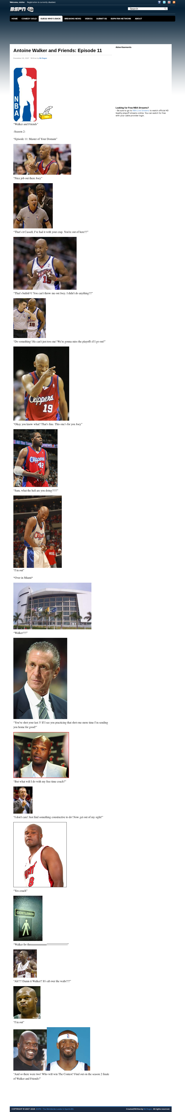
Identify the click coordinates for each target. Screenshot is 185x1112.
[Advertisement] (93, 31)
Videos (88, 18)
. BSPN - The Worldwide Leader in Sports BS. (54, 1109)
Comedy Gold (29, 18)
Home (15, 18)
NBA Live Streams (141, 110)
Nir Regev (43, 58)
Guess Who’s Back (50, 18)
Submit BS (101, 18)
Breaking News (72, 18)
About (138, 18)
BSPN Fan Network (121, 18)
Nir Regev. (148, 1109)
